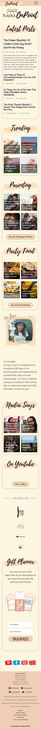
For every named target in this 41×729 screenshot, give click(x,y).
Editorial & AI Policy (20, 715)
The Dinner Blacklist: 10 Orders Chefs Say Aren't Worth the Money (18, 44)
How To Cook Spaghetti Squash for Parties (29, 293)
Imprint (20, 710)
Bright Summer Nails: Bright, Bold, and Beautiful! (12, 149)
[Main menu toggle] (36, 3)
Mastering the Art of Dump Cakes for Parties (29, 274)
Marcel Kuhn (10, 83)
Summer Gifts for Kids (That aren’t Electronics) (10, 168)
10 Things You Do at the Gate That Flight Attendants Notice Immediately (20, 92)
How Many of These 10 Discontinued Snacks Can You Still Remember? (20, 77)
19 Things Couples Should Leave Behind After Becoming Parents (11, 205)
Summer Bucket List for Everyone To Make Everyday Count (28, 148)
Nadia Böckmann (11, 113)
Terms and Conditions (20, 719)
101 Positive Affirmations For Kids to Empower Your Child (12, 224)
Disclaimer (20, 717)
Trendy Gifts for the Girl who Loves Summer (11, 447)
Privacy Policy (20, 713)
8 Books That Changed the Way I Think (28, 428)
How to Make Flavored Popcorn (11, 275)
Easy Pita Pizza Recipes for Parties (11, 295)
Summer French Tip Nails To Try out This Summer (29, 168)
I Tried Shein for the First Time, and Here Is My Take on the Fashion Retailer (11, 427)
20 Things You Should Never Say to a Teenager (29, 225)
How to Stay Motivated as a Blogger (27, 447)
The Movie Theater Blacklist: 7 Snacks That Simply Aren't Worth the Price (19, 107)
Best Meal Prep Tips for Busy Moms (29, 207)
